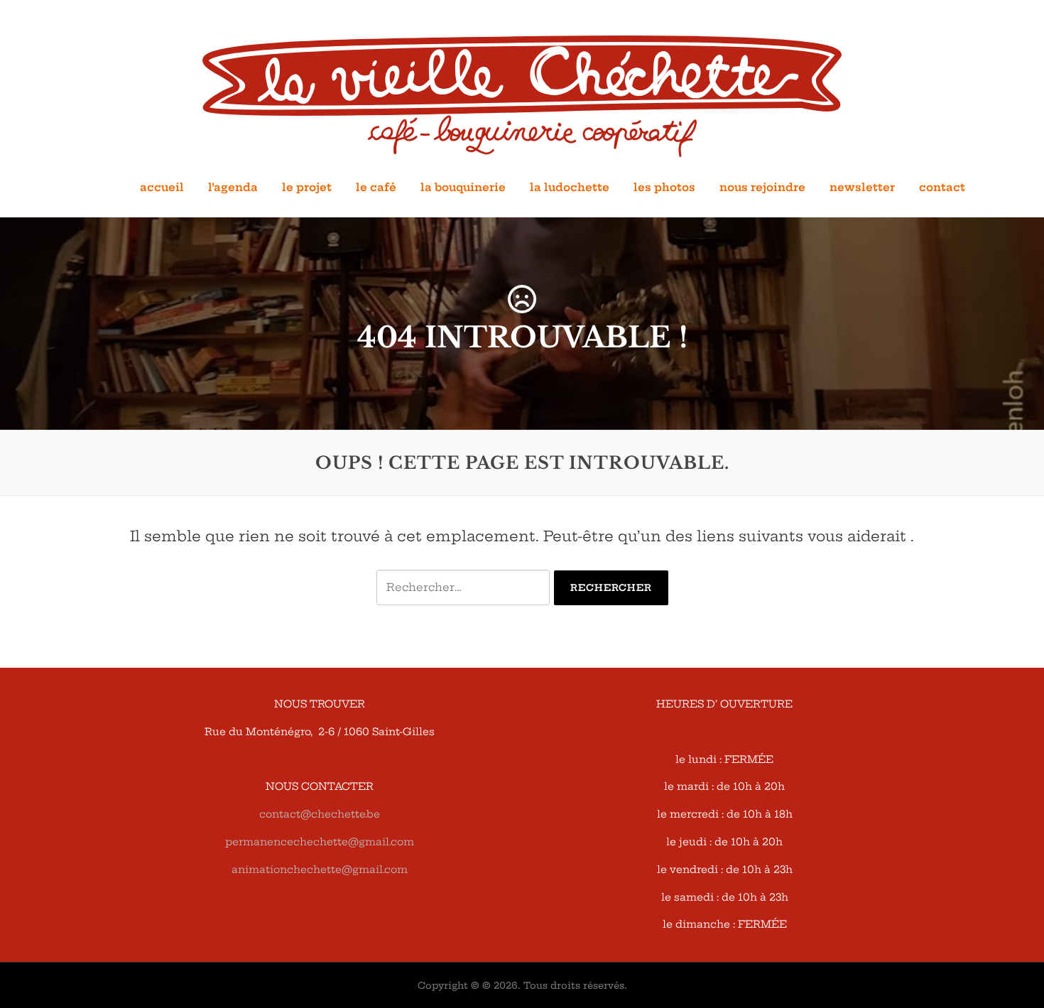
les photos (664, 187)
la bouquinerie (463, 187)
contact (942, 187)
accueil (162, 187)
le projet (307, 187)
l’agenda (233, 187)
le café (376, 187)
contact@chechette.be (319, 814)
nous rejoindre (762, 187)
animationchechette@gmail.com (320, 869)
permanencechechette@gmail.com (319, 841)
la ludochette (569, 187)
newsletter (862, 187)
